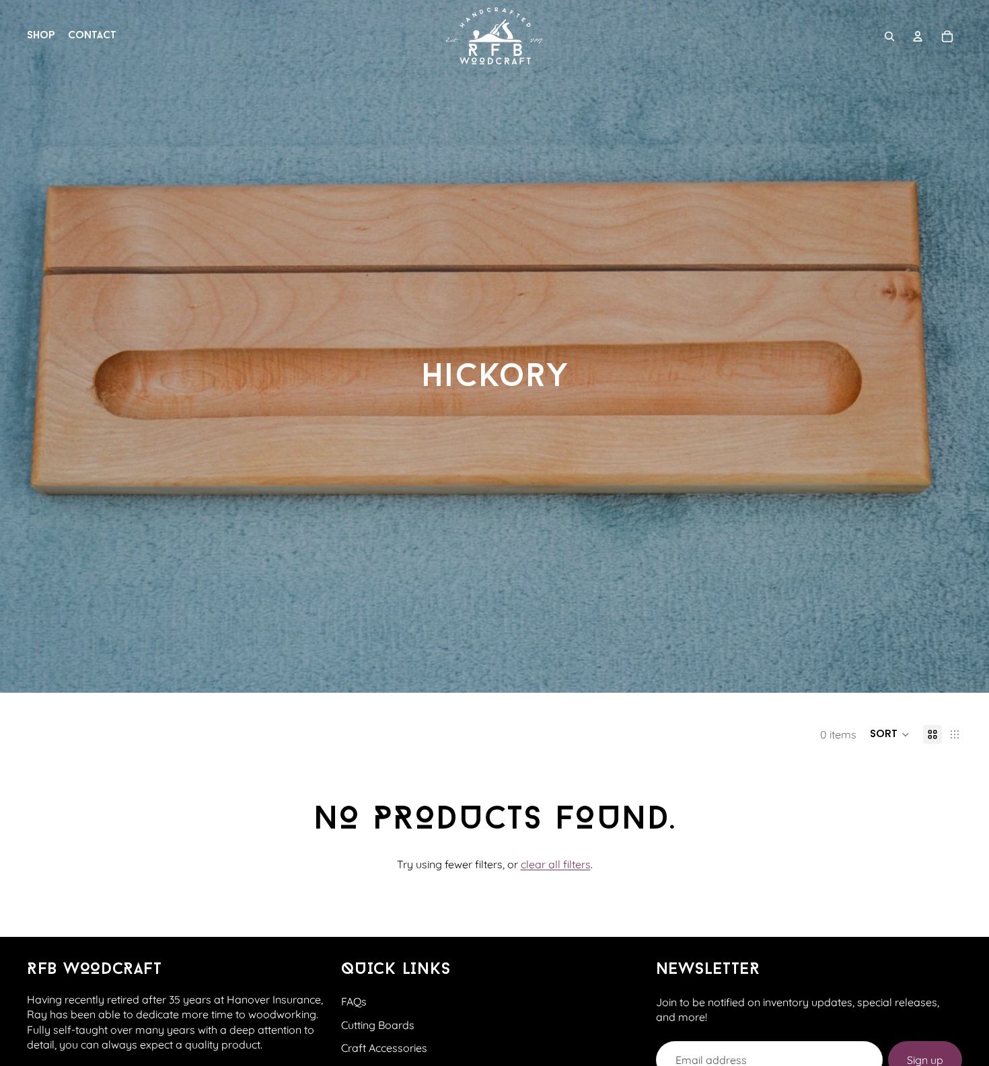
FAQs (354, 1001)
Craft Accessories (384, 1048)
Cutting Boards (377, 1025)
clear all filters (556, 864)
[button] (890, 734)
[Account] (917, 36)
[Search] (889, 36)
